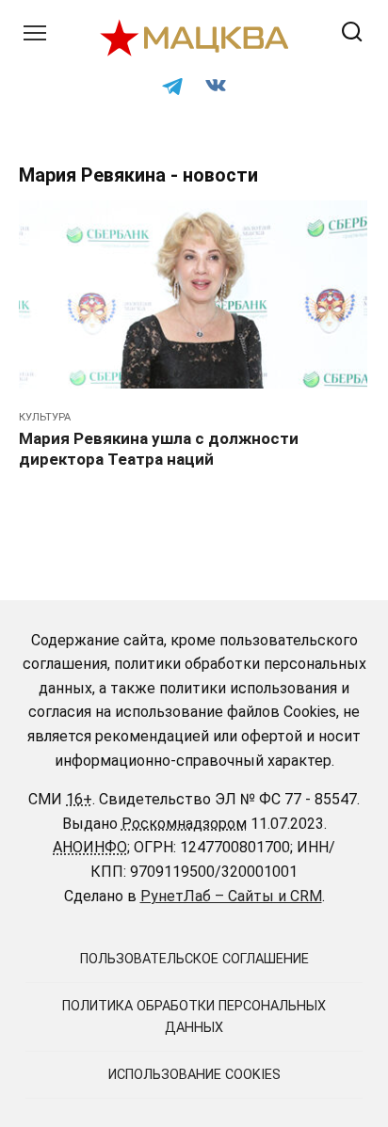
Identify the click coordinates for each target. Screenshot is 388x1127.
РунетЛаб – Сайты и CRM (231, 896)
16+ (79, 799)
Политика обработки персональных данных (194, 1017)
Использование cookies (194, 1075)
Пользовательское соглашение (194, 959)
